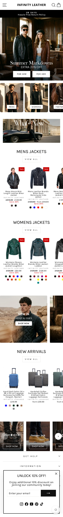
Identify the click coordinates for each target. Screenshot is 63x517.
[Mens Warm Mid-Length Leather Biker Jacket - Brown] (12, 205)
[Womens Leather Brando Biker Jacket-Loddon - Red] (46, 276)
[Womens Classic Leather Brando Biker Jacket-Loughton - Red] (13, 276)
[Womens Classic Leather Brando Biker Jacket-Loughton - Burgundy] (8, 279)
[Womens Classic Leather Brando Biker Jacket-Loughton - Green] (6, 276)
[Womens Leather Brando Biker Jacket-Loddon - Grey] (38, 276)
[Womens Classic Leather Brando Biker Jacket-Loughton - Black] (10, 276)
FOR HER (41, 74)
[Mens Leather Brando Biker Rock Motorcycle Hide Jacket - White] (46, 207)
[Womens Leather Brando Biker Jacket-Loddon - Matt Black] (30, 276)
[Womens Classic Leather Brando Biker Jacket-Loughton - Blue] (17, 276)
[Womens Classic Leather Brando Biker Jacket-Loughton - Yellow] (19, 279)
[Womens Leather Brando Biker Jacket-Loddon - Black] (42, 279)
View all (31, 159)
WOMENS (36, 107)
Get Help (30, 456)
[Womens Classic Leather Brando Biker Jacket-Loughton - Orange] (12, 279)
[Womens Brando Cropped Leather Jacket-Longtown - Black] (55, 276)
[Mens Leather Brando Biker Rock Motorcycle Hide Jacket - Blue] (34, 207)
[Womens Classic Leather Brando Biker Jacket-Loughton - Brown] (21, 276)
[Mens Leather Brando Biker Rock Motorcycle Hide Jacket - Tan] (42, 207)
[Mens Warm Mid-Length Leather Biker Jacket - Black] (15, 205)
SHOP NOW (23, 323)
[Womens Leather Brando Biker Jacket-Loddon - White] (34, 279)
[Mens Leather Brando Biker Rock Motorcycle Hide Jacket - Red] (38, 207)
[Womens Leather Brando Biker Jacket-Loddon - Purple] (42, 276)
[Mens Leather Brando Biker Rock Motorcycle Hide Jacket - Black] (30, 207)
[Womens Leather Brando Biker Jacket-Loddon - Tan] (46, 279)
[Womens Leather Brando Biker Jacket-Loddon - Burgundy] (34, 276)
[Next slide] (58, 436)
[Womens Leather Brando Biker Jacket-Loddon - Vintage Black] (30, 279)
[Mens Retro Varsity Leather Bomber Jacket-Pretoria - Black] (59, 203)
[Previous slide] (4, 436)
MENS (12, 107)
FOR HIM (21, 74)
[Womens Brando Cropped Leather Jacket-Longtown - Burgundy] (59, 276)
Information (30, 466)
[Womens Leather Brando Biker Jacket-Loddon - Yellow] (38, 279)
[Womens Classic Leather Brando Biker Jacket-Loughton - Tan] (15, 279)
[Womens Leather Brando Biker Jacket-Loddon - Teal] (38, 282)
